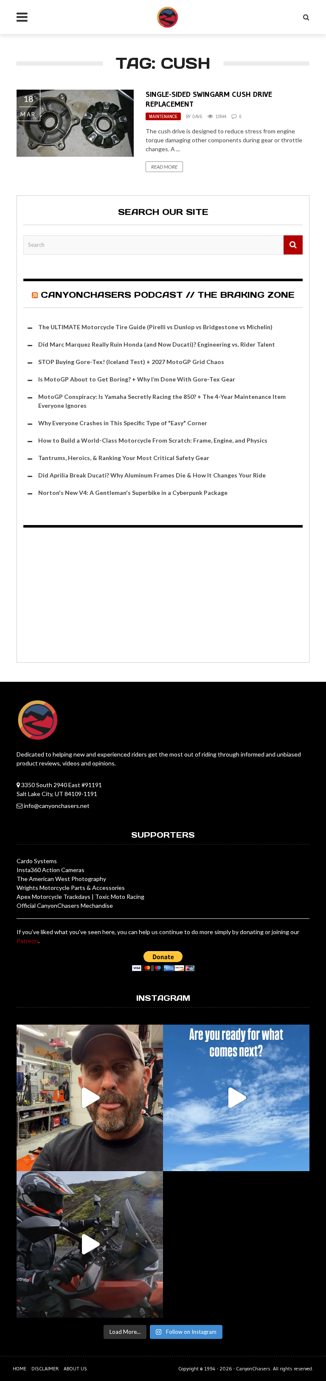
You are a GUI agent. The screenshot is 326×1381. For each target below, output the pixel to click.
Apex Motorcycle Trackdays (53, 896)
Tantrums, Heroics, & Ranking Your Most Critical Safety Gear (123, 457)
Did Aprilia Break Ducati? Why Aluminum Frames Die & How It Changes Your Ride (152, 475)
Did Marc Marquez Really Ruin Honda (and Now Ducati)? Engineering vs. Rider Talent (156, 344)
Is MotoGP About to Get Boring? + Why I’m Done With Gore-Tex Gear (136, 379)
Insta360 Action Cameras (50, 869)
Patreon (27, 940)
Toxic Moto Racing (119, 896)
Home (19, 1368)
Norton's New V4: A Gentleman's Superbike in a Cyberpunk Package (133, 492)
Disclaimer (45, 1368)
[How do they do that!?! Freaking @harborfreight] (90, 1098)
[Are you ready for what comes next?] (236, 1098)
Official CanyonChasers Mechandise (65, 905)
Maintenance (163, 116)
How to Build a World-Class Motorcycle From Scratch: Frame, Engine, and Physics (152, 440)
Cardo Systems (37, 860)
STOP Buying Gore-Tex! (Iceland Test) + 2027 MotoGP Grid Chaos (131, 361)
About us (75, 1368)
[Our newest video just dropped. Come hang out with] (90, 1244)
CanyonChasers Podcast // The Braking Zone (168, 294)
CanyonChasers (253, 1368)
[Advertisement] (163, 596)
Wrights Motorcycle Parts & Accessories (71, 887)
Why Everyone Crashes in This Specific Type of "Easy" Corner (122, 422)
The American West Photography (61, 878)
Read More (164, 167)
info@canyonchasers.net (57, 805)
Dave (197, 116)
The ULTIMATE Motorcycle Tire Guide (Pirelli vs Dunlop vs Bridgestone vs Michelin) (155, 326)
